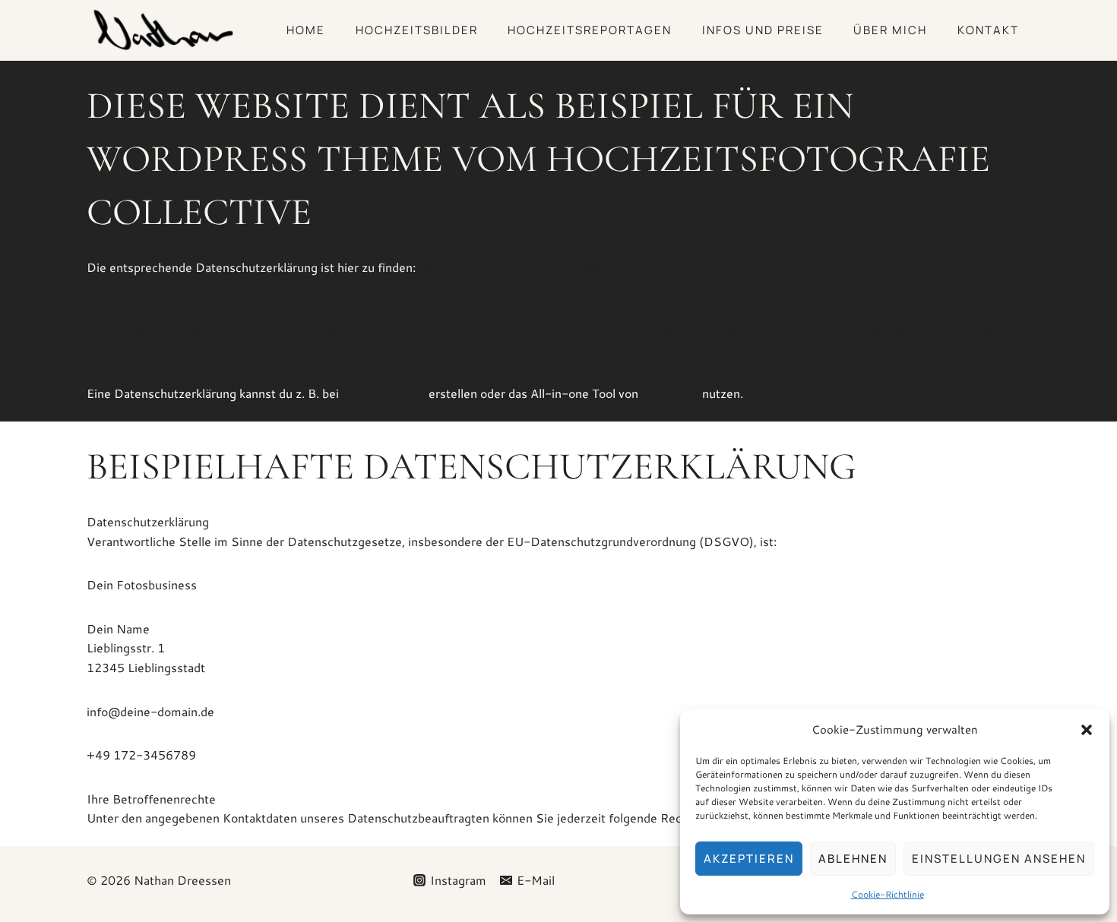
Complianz (670, 393)
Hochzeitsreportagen (590, 30)
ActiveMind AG (384, 393)
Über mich (890, 30)
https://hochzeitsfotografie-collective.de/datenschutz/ (569, 267)
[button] (1086, 729)
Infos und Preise (763, 30)
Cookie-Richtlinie (887, 894)
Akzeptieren (749, 859)
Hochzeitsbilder (417, 30)
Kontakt (988, 30)
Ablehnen (853, 859)
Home (305, 30)
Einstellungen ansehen (999, 859)
